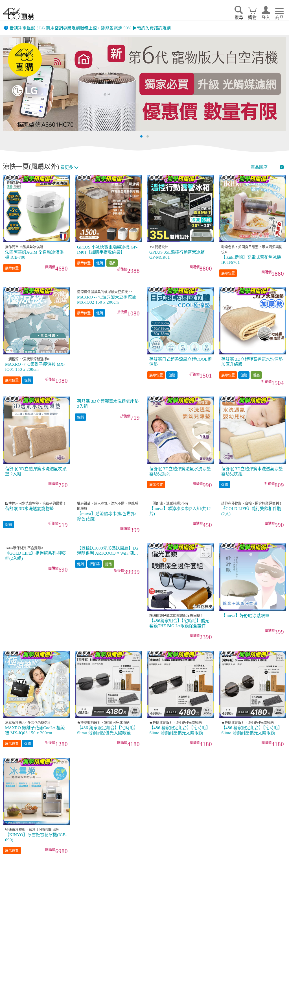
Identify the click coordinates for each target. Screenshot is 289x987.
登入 (266, 17)
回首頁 (18, 14)
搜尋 (239, 17)
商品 (279, 17)
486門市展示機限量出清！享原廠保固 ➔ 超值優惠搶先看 (62, 28)
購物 (252, 17)
